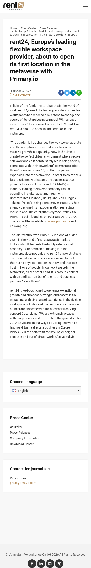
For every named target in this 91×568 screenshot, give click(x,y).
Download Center (22, 444)
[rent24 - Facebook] (32, 563)
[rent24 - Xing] (59, 563)
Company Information (25, 438)
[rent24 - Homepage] (13, 6)
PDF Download (22, 94)
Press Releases (20, 432)
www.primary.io (59, 221)
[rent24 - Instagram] (50, 563)
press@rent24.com (23, 483)
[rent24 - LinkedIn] (41, 563)
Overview (16, 427)
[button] (61, 93)
